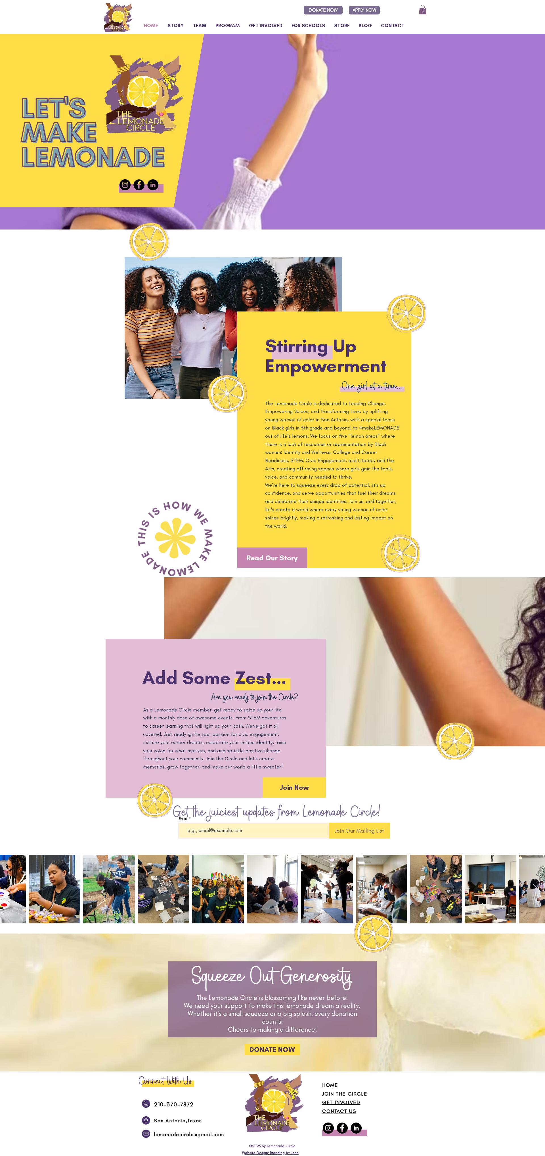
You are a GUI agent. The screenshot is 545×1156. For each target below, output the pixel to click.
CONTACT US (339, 1111)
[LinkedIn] (152, 184)
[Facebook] (138, 184)
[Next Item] (535, 888)
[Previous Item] (10, 888)
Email (183, 818)
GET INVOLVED (341, 1102)
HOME (330, 1085)
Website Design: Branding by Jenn (270, 1153)
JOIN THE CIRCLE (344, 1094)
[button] (306, 25)
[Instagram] (125, 184)
